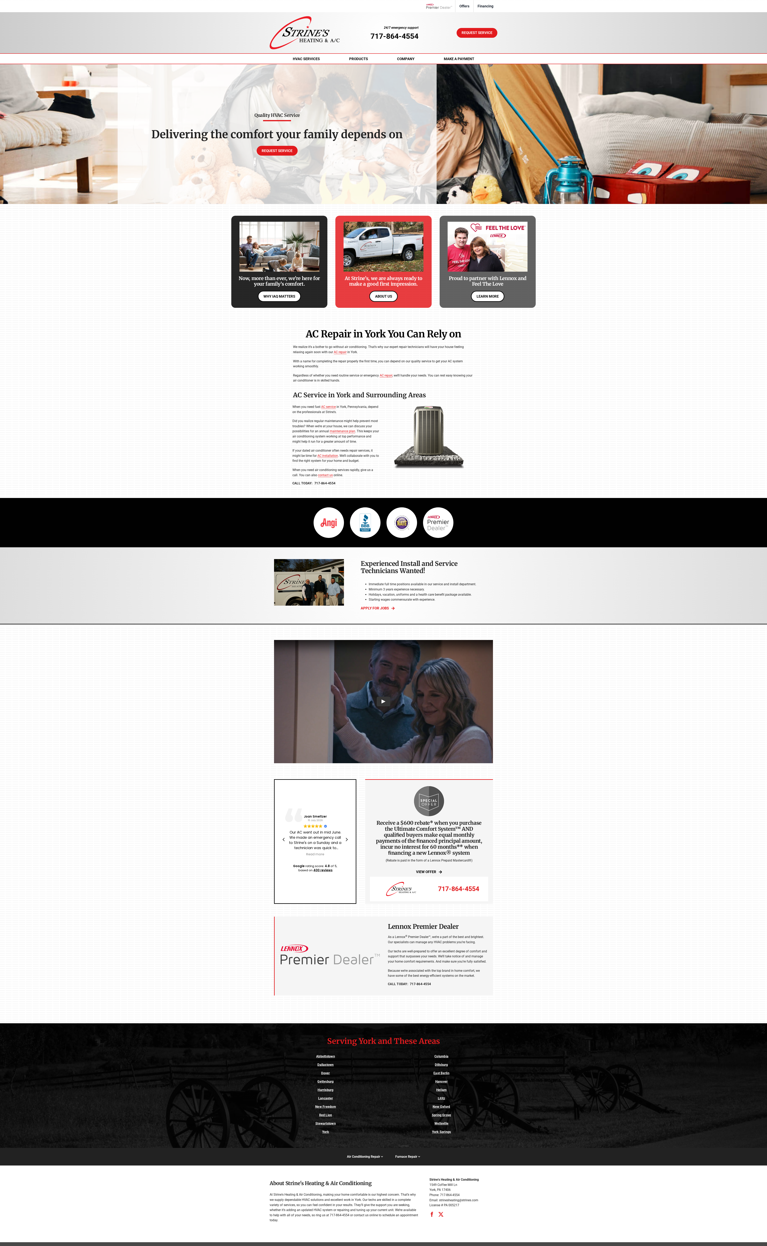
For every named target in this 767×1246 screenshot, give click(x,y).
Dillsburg (441, 1065)
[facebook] (431, 1214)
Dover (325, 1073)
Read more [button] (315, 854)
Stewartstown (325, 1123)
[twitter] (440, 1214)
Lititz (441, 1098)
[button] (347, 840)
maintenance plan (342, 431)
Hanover (441, 1081)
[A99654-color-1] (305, 18)
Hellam (441, 1090)
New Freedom (325, 1107)
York (325, 1132)
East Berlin (441, 1073)
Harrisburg (325, 1090)
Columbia (441, 1056)
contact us (325, 475)
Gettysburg (325, 1081)
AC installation (327, 456)
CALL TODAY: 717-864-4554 (313, 483)
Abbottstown (325, 1056)
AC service (328, 407)
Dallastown (325, 1065)
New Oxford (441, 1107)
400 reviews (323, 870)
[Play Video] (383, 701)
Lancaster (325, 1098)
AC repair (340, 352)
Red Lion (325, 1115)
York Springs (441, 1132)
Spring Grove (441, 1115)
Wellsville (441, 1123)
